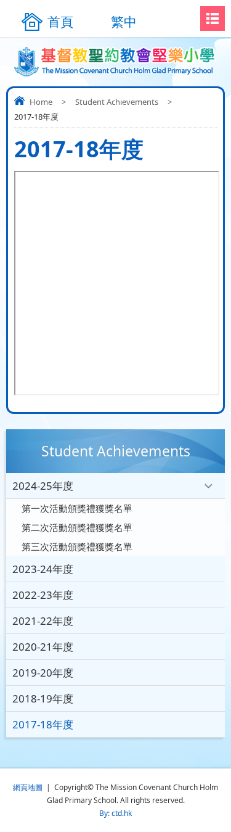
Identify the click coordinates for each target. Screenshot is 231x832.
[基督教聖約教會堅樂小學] (115, 61)
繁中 (124, 21)
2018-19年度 (42, 698)
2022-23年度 (42, 595)
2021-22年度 (42, 621)
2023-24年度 (42, 569)
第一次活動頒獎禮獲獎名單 (77, 508)
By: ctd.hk (115, 813)
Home (41, 101)
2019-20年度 (42, 672)
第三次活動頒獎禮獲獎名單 (77, 546)
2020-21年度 (42, 647)
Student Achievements (116, 101)
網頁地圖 (28, 787)
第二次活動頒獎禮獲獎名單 (77, 527)
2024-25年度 (42, 486)
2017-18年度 (42, 724)
